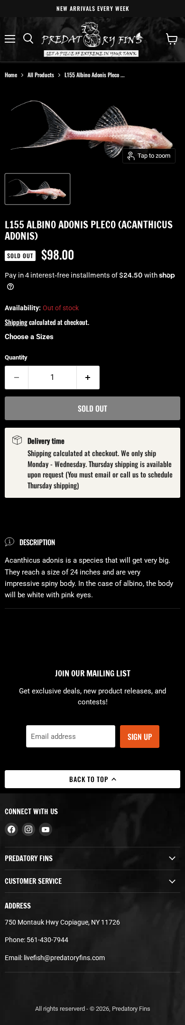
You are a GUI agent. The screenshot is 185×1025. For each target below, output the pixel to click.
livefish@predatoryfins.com (64, 958)
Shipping (16, 322)
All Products (41, 75)
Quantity (16, 357)
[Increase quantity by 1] (88, 377)
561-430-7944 (47, 940)
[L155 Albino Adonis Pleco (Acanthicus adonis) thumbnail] (37, 189)
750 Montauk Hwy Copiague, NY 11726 (62, 922)
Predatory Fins (131, 1008)
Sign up (140, 736)
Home (11, 75)
